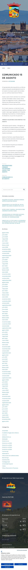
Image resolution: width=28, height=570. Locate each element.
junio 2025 (5, 261)
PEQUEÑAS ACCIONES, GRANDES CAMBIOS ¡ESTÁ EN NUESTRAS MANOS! (13, 200)
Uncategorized (6, 461)
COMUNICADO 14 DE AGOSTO (7, 178)
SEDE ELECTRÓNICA (7, 544)
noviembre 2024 (6, 276)
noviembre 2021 (6, 348)
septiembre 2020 (6, 377)
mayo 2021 (5, 361)
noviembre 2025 (6, 251)
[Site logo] (14, 18)
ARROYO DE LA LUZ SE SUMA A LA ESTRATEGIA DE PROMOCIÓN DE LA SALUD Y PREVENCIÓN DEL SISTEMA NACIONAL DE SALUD (13, 222)
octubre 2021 (5, 351)
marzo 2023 (5, 315)
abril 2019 (4, 413)
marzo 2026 (5, 243)
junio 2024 (5, 286)
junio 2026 (5, 236)
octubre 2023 (5, 303)
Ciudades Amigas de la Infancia (10, 432)
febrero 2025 (5, 270)
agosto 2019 (5, 404)
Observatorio (5, 453)
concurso (4, 435)
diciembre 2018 (6, 419)
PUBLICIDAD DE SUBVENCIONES (10, 455)
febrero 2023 (5, 317)
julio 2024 (5, 284)
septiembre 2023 (6, 305)
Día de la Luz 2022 (7, 443)
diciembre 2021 (6, 346)
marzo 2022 (5, 340)
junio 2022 (5, 334)
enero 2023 (5, 319)
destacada (4, 439)
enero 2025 (5, 272)
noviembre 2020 (6, 373)
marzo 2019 (5, 415)
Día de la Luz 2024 (7, 447)
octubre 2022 (5, 326)
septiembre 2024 (6, 280)
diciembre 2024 (6, 274)
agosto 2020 (5, 380)
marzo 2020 (5, 390)
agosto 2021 (5, 355)
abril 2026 (5, 241)
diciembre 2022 (6, 321)
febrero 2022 (5, 342)
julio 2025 (5, 259)
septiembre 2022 (6, 328)
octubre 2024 (5, 278)
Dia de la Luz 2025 (7, 449)
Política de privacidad (22, 550)
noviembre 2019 (6, 398)
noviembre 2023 (6, 301)
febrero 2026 (5, 245)
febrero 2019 (5, 417)
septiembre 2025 (6, 255)
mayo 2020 (5, 386)
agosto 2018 (5, 421)
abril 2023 (5, 313)
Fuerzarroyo (5, 451)
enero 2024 (5, 297)
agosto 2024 (5, 282)
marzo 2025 (5, 268)
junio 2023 (5, 309)
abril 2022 (5, 338)
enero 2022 (5, 344)
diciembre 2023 (6, 299)
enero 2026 (5, 247)
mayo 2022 (5, 336)
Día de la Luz (5, 441)
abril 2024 (5, 290)
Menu (5, 64)
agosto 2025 (5, 257)
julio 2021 (4, 357)
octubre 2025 (5, 253)
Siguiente (4, 175)
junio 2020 (5, 384)
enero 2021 (5, 369)
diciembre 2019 (6, 396)
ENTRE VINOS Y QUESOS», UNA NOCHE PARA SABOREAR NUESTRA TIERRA (13, 210)
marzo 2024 (5, 292)
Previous (4, 163)
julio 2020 (5, 382)
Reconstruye (5, 457)
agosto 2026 (5, 232)
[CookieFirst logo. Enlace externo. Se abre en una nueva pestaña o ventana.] (1, 551)
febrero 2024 (5, 295)
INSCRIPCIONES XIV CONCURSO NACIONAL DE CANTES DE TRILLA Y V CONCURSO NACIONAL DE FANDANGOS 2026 (13, 216)
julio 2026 (5, 234)
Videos (4, 466)
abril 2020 (5, 388)
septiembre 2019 (6, 402)
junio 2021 (5, 359)
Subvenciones (5, 459)
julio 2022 (5, 332)
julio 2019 (4, 407)
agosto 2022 (5, 330)
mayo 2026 (5, 239)
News (8, 68)
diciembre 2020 (6, 371)
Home (3, 68)
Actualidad (12, 81)
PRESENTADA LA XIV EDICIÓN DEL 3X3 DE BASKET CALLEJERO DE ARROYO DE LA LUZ (13, 205)
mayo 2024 (5, 288)
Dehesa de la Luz (6, 437)
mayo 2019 (5, 411)
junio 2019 (5, 409)
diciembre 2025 (6, 249)
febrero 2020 (5, 392)
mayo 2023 (5, 311)
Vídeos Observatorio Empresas (10, 468)
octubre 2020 (5, 375)
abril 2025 (5, 266)
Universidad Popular (7, 464)
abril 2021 (4, 363)
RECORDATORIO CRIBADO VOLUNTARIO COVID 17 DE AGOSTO (7, 169)
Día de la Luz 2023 (7, 445)
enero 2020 (5, 394)
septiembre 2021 (6, 353)
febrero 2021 (5, 367)
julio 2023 (5, 307)
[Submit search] (24, 190)
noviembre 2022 (6, 324)
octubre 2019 (5, 400)
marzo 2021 (5, 365)
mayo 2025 (5, 263)
